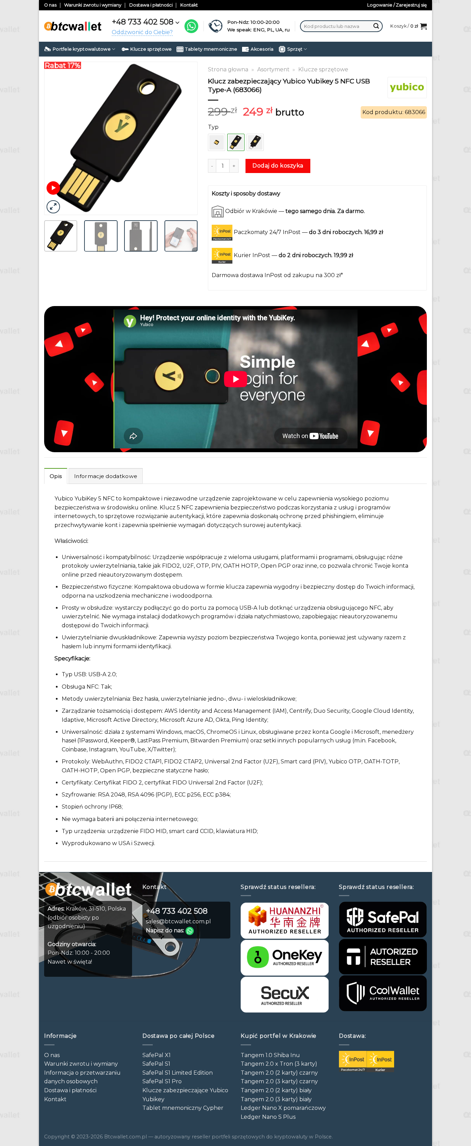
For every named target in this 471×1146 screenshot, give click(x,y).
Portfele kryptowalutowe (82, 49)
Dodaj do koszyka (277, 165)
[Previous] (56, 138)
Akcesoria (262, 49)
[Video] (53, 188)
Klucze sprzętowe (151, 49)
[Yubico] (407, 87)
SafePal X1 (156, 1055)
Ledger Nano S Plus (268, 1117)
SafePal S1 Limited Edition (177, 1072)
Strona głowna (228, 69)
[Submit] (376, 26)
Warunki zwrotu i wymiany (92, 5)
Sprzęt (295, 49)
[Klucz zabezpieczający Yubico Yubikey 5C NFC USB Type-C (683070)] (255, 142)
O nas (50, 5)
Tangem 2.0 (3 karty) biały (276, 1099)
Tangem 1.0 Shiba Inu (270, 1055)
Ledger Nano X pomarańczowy (283, 1108)
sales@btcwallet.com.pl (178, 921)
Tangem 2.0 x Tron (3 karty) (279, 1064)
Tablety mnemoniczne (211, 49)
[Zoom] (53, 207)
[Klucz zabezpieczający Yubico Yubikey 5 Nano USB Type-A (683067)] (216, 142)
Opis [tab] (56, 476)
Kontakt (189, 5)
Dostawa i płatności (151, 5)
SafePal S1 (156, 1064)
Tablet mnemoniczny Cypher (182, 1108)
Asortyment (273, 69)
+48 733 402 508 (142, 22)
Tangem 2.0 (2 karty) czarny (279, 1072)
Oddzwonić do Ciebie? (142, 32)
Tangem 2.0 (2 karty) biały (276, 1090)
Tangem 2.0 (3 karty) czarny (279, 1081)
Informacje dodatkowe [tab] (105, 476)
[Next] (186, 138)
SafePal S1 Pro (162, 1081)
